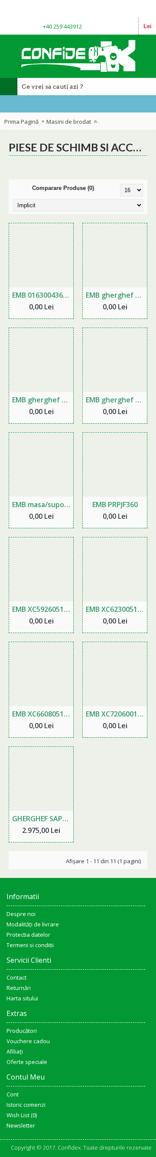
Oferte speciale (26, 1062)
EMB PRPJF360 (115, 504)
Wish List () (21, 1115)
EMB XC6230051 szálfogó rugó (116, 609)
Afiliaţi (14, 1051)
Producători (21, 1031)
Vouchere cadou (28, 1041)
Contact (16, 977)
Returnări (18, 988)
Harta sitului (22, 998)
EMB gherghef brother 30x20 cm (116, 400)
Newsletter (20, 1125)
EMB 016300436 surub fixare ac (42, 295)
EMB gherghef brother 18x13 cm (42, 400)
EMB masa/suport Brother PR (42, 504)
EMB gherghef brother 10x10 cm (116, 295)
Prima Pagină (21, 121)
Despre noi (21, 914)
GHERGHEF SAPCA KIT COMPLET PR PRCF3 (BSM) (42, 818)
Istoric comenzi (26, 1105)
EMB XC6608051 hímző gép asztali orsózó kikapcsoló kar (42, 714)
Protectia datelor (28, 934)
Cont (12, 1094)
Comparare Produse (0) (63, 188)
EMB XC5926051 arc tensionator (42, 609)
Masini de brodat (68, 121)
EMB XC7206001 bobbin (116, 714)
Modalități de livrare (32, 924)
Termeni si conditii (30, 945)
